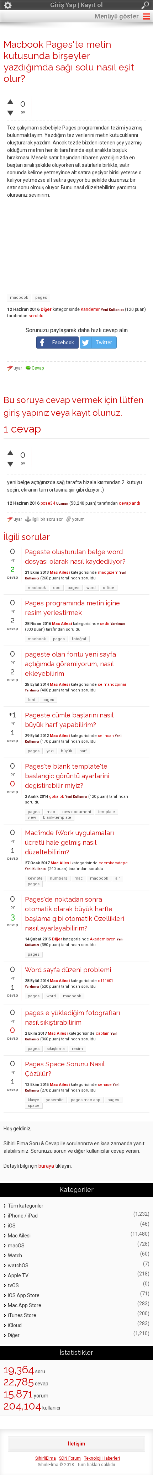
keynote (35, 878)
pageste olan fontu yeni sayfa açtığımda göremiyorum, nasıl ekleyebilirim (70, 664)
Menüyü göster (117, 16)
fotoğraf (79, 639)
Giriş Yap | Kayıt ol (76, 5)
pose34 (48, 503)
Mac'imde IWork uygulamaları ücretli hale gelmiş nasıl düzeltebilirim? (69, 842)
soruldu (35, 315)
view (32, 817)
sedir (105, 623)
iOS (12, 1226)
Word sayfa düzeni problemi (68, 969)
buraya (46, 1166)
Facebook (63, 342)
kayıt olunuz (96, 413)
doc (56, 587)
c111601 (105, 980)
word (91, 587)
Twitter (104, 342)
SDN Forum (70, 1458)
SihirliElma (45, 1458)
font (31, 699)
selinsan (106, 735)
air (117, 878)
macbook (19, 297)
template (106, 812)
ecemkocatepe (113, 863)
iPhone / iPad (23, 1216)
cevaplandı (129, 503)
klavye (33, 1100)
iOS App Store (23, 1295)
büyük (66, 751)
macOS (16, 1245)
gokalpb (56, 796)
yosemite (55, 1100)
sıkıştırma (56, 1048)
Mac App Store (24, 1305)
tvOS (13, 1285)
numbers (58, 878)
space (33, 1105)
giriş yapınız (26, 413)
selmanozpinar (112, 684)
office (108, 587)
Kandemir (90, 309)
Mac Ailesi (60, 572)
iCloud (15, 1325)
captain (103, 1033)
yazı (50, 751)
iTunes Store (22, 1315)
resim (77, 1048)
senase (105, 1084)
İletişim (76, 1444)
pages (41, 297)
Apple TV (18, 1275)
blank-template (57, 817)
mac (51, 812)
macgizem (108, 572)
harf (83, 751)
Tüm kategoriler (25, 1206)
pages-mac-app (85, 1100)
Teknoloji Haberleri (102, 1458)
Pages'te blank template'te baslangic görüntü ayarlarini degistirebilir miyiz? (67, 776)
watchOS (18, 1265)
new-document (76, 812)
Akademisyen (103, 939)
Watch (15, 1255)
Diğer (46, 309)
